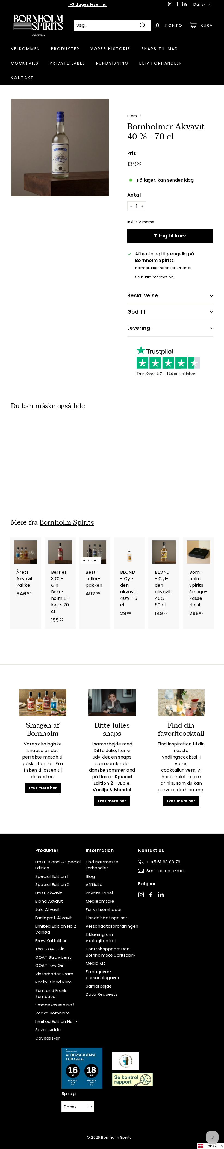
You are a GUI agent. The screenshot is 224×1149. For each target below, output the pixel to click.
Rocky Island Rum (53, 982)
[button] (210, 1146)
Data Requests (102, 994)
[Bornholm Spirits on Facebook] (151, 894)
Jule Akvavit (47, 909)
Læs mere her (43, 788)
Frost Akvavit (48, 893)
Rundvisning (112, 63)
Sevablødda (48, 1029)
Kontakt (22, 77)
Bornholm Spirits (67, 522)
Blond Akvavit (49, 901)
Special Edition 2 (52, 884)
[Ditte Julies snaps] (111, 702)
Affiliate (94, 884)
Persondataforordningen (112, 926)
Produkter (65, 48)
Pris (131, 153)
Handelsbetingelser (106, 918)
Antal (134, 195)
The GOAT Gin (50, 949)
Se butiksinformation (154, 277)
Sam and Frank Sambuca (50, 994)
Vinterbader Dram (54, 974)
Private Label (99, 893)
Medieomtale (100, 901)
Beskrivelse (142, 295)
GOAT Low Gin (50, 965)
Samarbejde (99, 986)
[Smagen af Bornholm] (42, 702)
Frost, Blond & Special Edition (58, 865)
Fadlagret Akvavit (53, 918)
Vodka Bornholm (52, 1013)
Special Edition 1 (52, 876)
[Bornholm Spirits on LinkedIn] (161, 894)
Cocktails (25, 63)
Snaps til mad (160, 48)
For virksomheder (104, 909)
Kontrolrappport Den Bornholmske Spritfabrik (111, 952)
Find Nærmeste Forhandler (102, 865)
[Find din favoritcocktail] (181, 702)
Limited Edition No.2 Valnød (55, 929)
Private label (67, 63)
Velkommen (25, 48)
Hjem (132, 116)
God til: (137, 312)
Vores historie (110, 48)
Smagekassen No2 (55, 1005)
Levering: (139, 328)
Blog (90, 876)
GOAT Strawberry (53, 957)
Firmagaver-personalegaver (103, 975)
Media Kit (95, 963)
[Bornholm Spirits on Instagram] (141, 894)
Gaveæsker (47, 1038)
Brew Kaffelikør (51, 940)
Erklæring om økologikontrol (101, 937)
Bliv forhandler (160, 63)
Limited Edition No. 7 (56, 1021)
